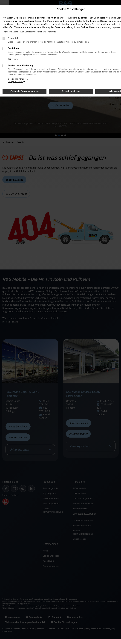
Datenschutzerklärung (100, 27)
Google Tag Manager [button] (17, 79)
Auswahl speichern (71, 91)
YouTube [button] (12, 59)
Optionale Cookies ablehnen (24, 91)
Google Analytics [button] (15, 82)
